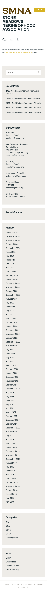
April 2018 (10, 501)
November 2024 (13, 240)
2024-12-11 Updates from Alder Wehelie (23, 107)
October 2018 (11, 490)
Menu (40, 10)
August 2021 (11, 392)
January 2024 (11, 279)
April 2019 (10, 474)
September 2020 (13, 427)
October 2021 (11, 384)
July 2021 (10, 396)
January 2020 (11, 447)
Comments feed (12, 565)
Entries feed (11, 561)
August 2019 (11, 462)
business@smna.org (15, 187)
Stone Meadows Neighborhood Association (18, 23)
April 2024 (10, 267)
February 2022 (12, 369)
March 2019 (11, 478)
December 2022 (13, 330)
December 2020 (13, 419)
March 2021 (11, 412)
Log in (8, 557)
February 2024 (12, 275)
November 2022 (13, 333)
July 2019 (10, 466)
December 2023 (13, 283)
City (7, 521)
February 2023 (12, 322)
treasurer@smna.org (15, 155)
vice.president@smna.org (17, 152)
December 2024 (13, 236)
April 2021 (10, 408)
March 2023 (11, 318)
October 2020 (11, 423)
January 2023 (11, 326)
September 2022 (13, 341)
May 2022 (10, 357)
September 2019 (13, 458)
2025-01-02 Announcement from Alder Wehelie (22, 92)
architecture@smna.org (16, 175)
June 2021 (10, 400)
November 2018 (13, 486)
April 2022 (10, 361)
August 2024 (11, 251)
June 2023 (10, 306)
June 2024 (10, 259)
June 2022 (10, 353)
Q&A (8, 525)
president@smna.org (15, 137)
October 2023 (11, 290)
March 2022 (11, 365)
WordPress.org (12, 569)
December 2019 (13, 451)
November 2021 (13, 380)
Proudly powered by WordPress (17, 584)
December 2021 (13, 376)
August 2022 (11, 345)
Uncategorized (12, 537)
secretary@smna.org (15, 166)
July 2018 (10, 497)
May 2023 (10, 310)
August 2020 (11, 431)
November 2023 (13, 287)
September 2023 (13, 294)
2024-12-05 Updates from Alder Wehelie (23, 112)
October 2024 (11, 244)
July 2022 (10, 349)
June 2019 (10, 470)
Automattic (23, 587)
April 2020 (10, 439)
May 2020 (10, 435)
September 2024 (13, 248)
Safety (8, 529)
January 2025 (11, 232)
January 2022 (11, 373)
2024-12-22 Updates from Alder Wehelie (23, 102)
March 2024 (11, 271)
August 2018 (11, 493)
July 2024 (10, 255)
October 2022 (11, 337)
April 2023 (10, 314)
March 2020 (11, 443)
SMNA (8, 533)
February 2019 (12, 482)
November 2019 (13, 455)
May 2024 (10, 263)
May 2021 (10, 404)
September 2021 (13, 388)
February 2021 (12, 415)
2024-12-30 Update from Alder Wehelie (23, 98)
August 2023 (11, 298)
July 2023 (10, 302)
